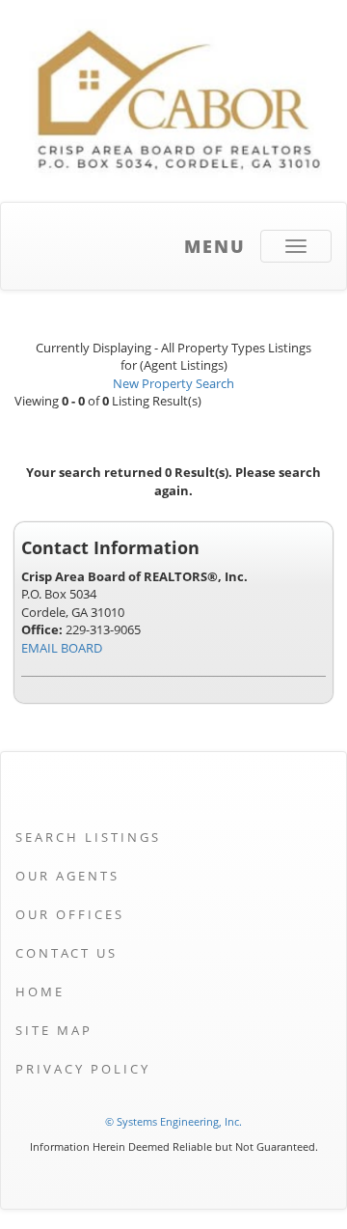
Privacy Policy (82, 1068)
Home (40, 991)
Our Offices (69, 914)
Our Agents (67, 875)
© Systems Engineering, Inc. (173, 1121)
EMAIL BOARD (61, 647)
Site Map (54, 1030)
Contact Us (66, 953)
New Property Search (173, 383)
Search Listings (88, 837)
